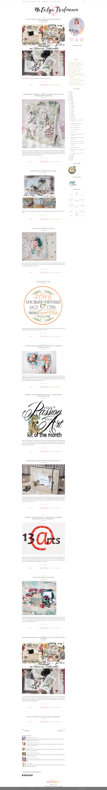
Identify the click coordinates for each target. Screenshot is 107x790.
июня (71, 111)
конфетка (43, 17)
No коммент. (31, 84)
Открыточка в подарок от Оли (43, 171)
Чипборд (76, 215)
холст (76, 84)
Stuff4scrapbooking (82, 206)
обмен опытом (71, 71)
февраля (71, 118)
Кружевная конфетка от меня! (32, 737)
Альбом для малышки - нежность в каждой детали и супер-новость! (43, 518)
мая (71, 113)
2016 (70, 100)
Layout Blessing (29, 763)
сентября (71, 106)
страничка (43, 575)
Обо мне (33, 1)
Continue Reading (43, 81)
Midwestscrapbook (71, 206)
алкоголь (78, 62)
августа (71, 108)
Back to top (81, 788)
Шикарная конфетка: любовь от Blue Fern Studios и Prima (43, 638)
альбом (43, 92)
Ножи (76, 211)
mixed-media (81, 84)
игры (79, 66)
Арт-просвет (71, 211)
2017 (70, 98)
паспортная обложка (78, 73)
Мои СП (60, 1)
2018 (70, 96)
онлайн (77, 71)
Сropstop (71, 215)
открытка (43, 715)
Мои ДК (38, 1)
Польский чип (82, 211)
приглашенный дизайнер (73, 75)
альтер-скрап (76, 64)
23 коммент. (30, 161)
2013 (70, 159)
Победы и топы (45, 1)
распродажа (81, 75)
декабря (71, 101)
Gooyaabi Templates (42, 788)
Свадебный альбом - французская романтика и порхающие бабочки (43, 95)
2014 (70, 158)
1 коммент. (30, 336)
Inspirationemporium (82, 200)
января (71, 154)
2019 (70, 95)
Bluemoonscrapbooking (71, 200)
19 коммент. (30, 386)
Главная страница (26, 1)
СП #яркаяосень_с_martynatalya (74, 82)
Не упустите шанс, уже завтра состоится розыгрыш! (43, 20)
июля (71, 110)
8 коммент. (30, 272)
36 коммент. (30, 707)
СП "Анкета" (71, 77)
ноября (71, 103)
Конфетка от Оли (43, 282)
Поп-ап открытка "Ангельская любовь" (43, 717)
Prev (24, 50)
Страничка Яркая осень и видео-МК (33, 742)
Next (63, 50)
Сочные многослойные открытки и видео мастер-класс (43, 346)
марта (71, 116)
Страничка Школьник (30, 747)
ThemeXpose (31, 788)
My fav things (77, 206)
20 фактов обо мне (72, 62)
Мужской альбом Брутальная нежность (43, 461)
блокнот (70, 66)
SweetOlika (55, 784)
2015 (70, 156)
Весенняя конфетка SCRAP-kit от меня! (33, 752)
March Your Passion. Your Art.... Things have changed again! (43, 395)
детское (75, 66)
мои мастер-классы (43, 344)
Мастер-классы (53, 1)
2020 (70, 93)
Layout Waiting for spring (43, 577)
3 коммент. (30, 721)
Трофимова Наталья (58, 84)
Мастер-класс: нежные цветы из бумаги (33, 758)
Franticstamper (76, 200)
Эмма (82, 215)
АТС (81, 64)
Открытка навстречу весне (43, 228)
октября (71, 105)
